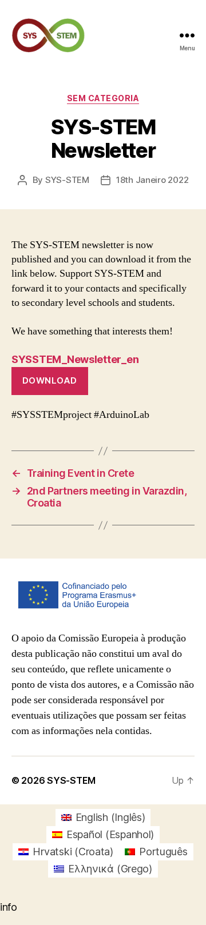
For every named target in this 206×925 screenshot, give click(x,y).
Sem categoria (103, 98)
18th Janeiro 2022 (152, 179)
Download (49, 380)
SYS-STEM (67, 179)
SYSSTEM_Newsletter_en (74, 359)
